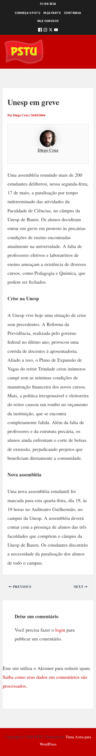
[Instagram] (45, 31)
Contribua (72, 13)
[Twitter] (51, 31)
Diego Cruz (48, 150)
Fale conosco (48, 21)
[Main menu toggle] (84, 52)
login (60, 630)
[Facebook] (40, 31)
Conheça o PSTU (27, 13)
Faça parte (52, 13)
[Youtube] (56, 31)
